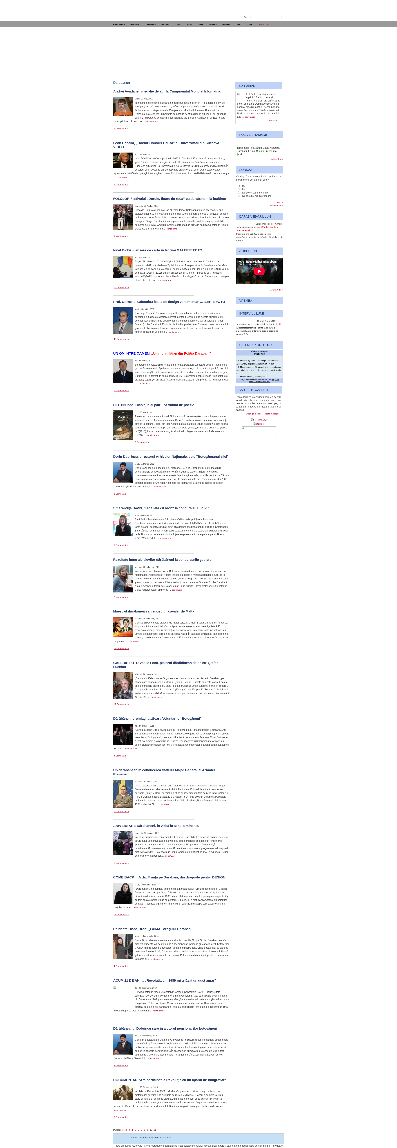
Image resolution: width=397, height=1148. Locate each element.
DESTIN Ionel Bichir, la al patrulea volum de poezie (153, 405)
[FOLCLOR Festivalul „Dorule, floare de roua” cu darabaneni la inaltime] (123, 217)
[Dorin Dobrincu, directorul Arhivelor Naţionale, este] (123, 473)
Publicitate (156, 1137)
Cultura (189, 24)
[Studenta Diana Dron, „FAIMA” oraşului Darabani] (123, 947)
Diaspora (165, 24)
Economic (226, 24)
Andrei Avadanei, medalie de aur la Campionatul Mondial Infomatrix (167, 91)
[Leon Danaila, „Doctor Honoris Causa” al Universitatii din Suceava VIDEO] (123, 161)
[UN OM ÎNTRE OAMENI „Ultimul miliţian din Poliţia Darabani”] (123, 371)
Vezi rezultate (276, 205)
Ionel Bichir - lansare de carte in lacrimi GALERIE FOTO (157, 250)
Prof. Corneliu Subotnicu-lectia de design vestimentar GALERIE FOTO (169, 302)
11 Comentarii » (121, 914)
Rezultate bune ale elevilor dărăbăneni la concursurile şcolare (162, 560)
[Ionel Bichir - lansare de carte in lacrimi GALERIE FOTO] (123, 267)
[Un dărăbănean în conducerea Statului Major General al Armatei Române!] (123, 794)
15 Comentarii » (121, 287)
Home (134, 1137)
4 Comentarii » (121, 966)
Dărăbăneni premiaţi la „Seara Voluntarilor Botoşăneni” (157, 718)
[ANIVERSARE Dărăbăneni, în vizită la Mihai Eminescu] (123, 843)
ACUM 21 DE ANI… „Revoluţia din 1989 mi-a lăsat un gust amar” (164, 980)
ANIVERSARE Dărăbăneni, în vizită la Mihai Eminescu (156, 826)
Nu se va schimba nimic (255, 192)
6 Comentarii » (121, 128)
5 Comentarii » (142, 442)
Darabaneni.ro (130, 7)
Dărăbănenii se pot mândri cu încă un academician (259, 227)
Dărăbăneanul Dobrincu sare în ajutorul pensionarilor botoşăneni (165, 1028)
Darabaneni (151, 24)
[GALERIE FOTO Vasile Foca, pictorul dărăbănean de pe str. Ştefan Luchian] (123, 686)
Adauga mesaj (253, 413)
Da (243, 186)
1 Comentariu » (121, 811)
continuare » (151, 121)
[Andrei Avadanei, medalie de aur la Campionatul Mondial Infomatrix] (123, 107)
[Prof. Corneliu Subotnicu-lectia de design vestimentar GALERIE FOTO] (123, 321)
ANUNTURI (264, 24)
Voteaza (279, 202)
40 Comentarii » (121, 339)
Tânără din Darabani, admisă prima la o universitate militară (259, 322)
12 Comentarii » (121, 390)
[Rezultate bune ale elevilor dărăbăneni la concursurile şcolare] (123, 579)
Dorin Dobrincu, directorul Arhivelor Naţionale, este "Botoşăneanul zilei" (171, 457)
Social (200, 24)
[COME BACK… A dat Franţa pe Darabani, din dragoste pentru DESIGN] (123, 894)
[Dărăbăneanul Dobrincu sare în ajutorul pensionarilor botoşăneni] (123, 1045)
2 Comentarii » (121, 236)
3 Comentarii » (121, 184)
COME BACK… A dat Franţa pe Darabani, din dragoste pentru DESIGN (169, 877)
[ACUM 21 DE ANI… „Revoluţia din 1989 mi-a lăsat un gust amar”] (123, 996)
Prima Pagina (119, 24)
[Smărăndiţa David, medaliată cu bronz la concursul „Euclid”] (123, 525)
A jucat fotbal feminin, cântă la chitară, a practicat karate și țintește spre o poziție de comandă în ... (257, 330)
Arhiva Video (276, 289)
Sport (238, 24)
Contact (250, 24)
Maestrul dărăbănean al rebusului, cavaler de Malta (153, 611)
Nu (243, 189)
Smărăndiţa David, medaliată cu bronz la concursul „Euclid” (161, 508)
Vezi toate (273, 120)
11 (155, 1130)
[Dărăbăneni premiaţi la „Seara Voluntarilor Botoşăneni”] (123, 735)
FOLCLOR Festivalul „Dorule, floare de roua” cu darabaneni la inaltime (169, 199)
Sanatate (213, 24)
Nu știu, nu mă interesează (257, 196)
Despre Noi (135, 24)
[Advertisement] (198, 50)
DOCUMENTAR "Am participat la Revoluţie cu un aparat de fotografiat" (169, 1080)
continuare (250, 117)
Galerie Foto (276, 159)
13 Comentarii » (121, 648)
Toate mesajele (272, 413)
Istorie (178, 24)
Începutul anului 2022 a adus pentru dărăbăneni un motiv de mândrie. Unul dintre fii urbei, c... (259, 237)
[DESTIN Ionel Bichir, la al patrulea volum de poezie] (123, 425)
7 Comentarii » (121, 597)
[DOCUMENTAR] (123, 1093)
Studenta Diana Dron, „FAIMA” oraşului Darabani (152, 929)
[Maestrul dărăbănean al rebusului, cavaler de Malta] (123, 627)
